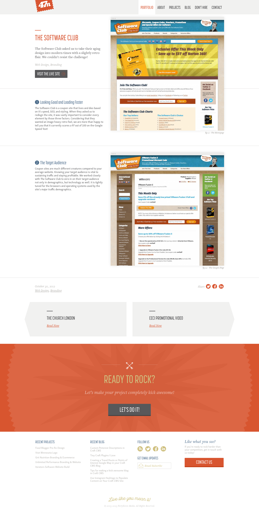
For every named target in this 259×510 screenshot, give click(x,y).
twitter (148, 449)
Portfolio (147, 7)
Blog (188, 7)
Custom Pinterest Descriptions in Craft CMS (107, 449)
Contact (217, 7)
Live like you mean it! (129, 499)
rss (140, 449)
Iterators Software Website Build (52, 467)
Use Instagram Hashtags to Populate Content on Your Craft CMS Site (109, 479)
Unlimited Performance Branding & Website (58, 462)
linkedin (163, 449)
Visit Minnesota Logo (46, 452)
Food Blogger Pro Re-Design (50, 448)
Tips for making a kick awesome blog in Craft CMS (109, 471)
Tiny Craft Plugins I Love (102, 455)
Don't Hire (201, 7)
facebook (155, 449)
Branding (56, 65)
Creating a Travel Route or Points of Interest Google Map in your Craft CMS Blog (108, 462)
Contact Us (204, 462)
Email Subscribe (153, 466)
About (161, 7)
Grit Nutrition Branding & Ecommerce (54, 457)
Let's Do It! (130, 409)
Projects (174, 7)
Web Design (42, 65)
